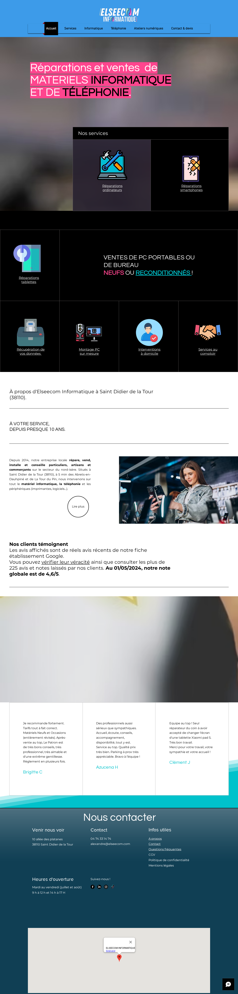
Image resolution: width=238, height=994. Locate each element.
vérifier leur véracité (65, 562)
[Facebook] (93, 887)
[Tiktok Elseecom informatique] (113, 887)
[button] (93, 28)
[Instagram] (106, 887)
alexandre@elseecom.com (110, 844)
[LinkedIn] (99, 887)
